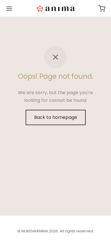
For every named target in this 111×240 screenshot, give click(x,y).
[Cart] (101, 8)
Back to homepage (55, 117)
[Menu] (9, 8)
